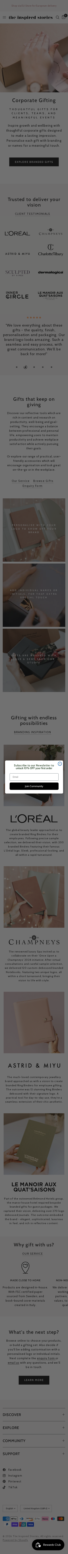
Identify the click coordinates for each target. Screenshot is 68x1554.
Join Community (34, 786)
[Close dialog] (60, 764)
